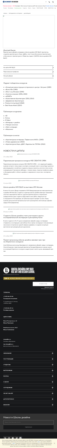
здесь (39, 441)
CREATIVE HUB (50, 8)
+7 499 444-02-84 (8, 296)
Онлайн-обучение (50, 5)
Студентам (25, 8)
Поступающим (10, 8)
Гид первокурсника (17, 8)
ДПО (34, 5)
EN (46, 1)
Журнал (33, 8)
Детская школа (39, 5)
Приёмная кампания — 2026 (9, 5)
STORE (45, 8)
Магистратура (24, 5)
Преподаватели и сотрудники (15, 13)
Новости (29, 8)
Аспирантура (30, 5)
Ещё (55, 8)
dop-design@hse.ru (8, 344)
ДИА (24, 54)
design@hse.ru (7, 339)
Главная (5, 13)
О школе (5, 8)
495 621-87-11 (8, 308)
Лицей (44, 5)
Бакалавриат (18, 5)
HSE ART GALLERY (40, 8)
